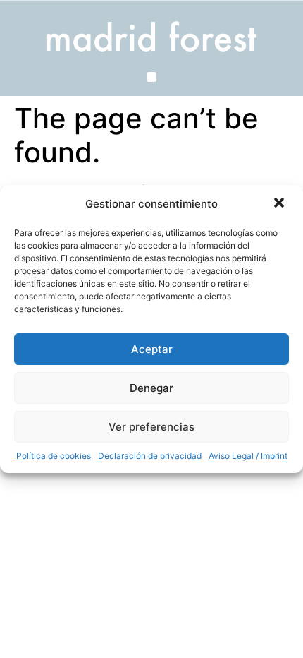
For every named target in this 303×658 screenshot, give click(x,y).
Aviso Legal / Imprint (248, 455)
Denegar (151, 388)
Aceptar (152, 349)
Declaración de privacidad (150, 455)
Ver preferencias (151, 426)
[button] (280, 204)
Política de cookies (53, 455)
